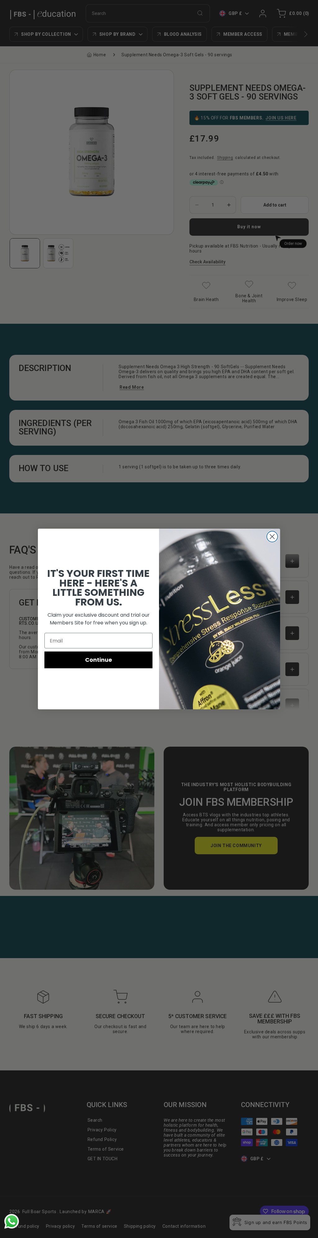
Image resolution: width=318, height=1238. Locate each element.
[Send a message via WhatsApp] (11, 1221)
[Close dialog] (272, 536)
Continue (98, 660)
